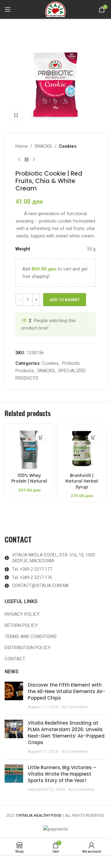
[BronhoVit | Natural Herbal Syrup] (81, 449)
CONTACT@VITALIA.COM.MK (40, 585)
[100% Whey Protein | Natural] (29, 449)
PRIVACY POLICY (22, 614)
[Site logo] (55, 9)
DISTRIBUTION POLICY (28, 647)
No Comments (74, 706)
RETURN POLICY (21, 625)
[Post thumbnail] (14, 696)
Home (21, 146)
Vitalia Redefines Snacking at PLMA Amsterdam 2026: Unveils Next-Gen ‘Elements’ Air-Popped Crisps (66, 733)
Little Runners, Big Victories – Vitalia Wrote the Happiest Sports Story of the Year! (62, 774)
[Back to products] (26, 160)
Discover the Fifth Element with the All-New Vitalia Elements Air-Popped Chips (66, 691)
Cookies (67, 146)
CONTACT (15, 659)
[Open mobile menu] (8, 9)
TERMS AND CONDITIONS (31, 636)
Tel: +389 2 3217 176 (32, 577)
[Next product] (34, 160)
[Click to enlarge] (16, 115)
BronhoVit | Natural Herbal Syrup (81, 481)
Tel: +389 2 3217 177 (32, 569)
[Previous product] (19, 160)
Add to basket (64, 299)
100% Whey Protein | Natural (29, 478)
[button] (40, 437)
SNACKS (43, 146)
